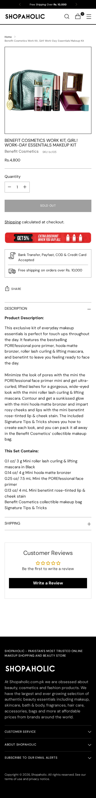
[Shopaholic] (25, 16)
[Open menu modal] (88, 16)
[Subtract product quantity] (9, 187)
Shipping (13, 222)
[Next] (76, 4)
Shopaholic (39, 775)
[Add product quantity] (24, 187)
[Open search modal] (66, 16)
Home (8, 37)
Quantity (12, 176)
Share (16, 289)
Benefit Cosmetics (22, 151)
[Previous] (20, 4)
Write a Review (48, 583)
